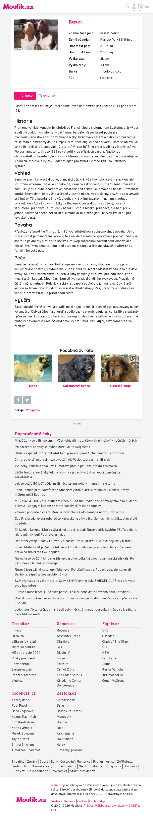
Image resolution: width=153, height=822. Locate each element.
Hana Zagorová (22, 711)
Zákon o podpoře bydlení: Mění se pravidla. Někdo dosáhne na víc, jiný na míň (69, 513)
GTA (60, 647)
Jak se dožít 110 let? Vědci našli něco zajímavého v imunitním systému (65, 484)
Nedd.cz (84, 767)
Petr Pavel (19, 706)
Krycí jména (65, 734)
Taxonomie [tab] (47, 96)
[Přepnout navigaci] (134, 6)
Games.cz (66, 624)
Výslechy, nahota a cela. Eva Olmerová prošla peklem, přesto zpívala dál (66, 466)
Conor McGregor (114, 681)
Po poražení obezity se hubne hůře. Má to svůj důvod (52, 447)
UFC (105, 631)
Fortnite (63, 664)
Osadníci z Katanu (69, 711)
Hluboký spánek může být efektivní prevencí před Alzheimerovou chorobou (69, 454)
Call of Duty (65, 670)
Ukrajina (18, 636)
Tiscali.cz (20, 624)
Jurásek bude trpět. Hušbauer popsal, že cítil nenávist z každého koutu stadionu (72, 592)
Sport (44, 762)
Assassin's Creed (68, 636)
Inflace (16, 631)
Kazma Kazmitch (24, 717)
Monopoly (64, 717)
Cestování (67, 762)
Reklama (56, 801)
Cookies (82, 801)
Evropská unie (22, 670)
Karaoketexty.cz (44, 767)
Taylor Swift (20, 739)
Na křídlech (65, 739)
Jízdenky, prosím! (69, 750)
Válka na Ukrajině (24, 642)
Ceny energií (20, 664)
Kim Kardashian (23, 723)
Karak (61, 745)
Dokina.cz (130, 767)
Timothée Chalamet (26, 750)
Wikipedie (33, 410)
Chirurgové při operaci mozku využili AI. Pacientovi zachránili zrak (62, 460)
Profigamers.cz (104, 762)
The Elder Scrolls (69, 675)
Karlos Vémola (112, 670)
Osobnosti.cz (24, 693)
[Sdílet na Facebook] (18, 400)
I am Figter (110, 659)
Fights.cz (110, 624)
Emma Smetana (23, 745)
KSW (105, 653)
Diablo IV (63, 653)
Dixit (60, 728)
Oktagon (108, 636)
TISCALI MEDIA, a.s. (97, 806)
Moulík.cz (99, 767)
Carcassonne (66, 700)
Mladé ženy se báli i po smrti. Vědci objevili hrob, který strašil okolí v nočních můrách (76, 441)
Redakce (69, 801)
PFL (105, 647)
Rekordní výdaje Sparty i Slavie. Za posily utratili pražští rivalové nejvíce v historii (73, 541)
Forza (61, 659)
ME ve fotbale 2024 (26, 653)
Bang (60, 706)
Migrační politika (23, 647)
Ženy (54, 762)
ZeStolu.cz (125, 762)
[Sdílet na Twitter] (27, 400)
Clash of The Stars (115, 642)
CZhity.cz (18, 771)
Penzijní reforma (24, 675)
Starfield (63, 642)
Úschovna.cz (67, 767)
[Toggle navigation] (146, 6)
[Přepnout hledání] (127, 6)
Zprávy (32, 762)
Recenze (63, 631)
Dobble (62, 723)
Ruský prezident (23, 659)
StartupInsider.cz (82, 771)
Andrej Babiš (21, 700)
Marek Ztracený (23, 734)
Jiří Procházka (112, 675)
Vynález (17, 681)
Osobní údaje (97, 801)
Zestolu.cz (66, 693)
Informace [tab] (25, 96)
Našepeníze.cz (37, 771)
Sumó (106, 664)
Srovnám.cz (59, 771)
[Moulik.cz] (18, 6)
